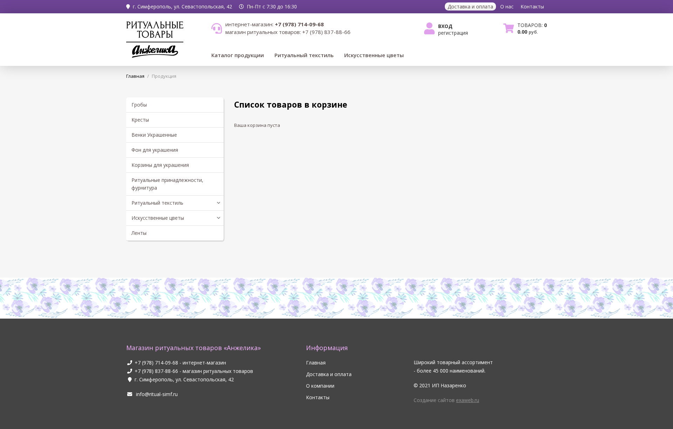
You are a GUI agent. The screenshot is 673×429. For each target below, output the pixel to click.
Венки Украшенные (154, 134)
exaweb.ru (467, 400)
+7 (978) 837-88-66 (156, 371)
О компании (320, 385)
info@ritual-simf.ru (156, 394)
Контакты (532, 6)
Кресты (140, 119)
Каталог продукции (237, 55)
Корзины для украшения (160, 165)
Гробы (139, 104)
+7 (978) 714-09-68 (156, 362)
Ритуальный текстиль (304, 55)
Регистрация (453, 32)
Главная (316, 362)
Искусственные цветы (374, 55)
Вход (445, 26)
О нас (507, 6)
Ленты (139, 233)
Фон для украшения (154, 150)
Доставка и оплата (470, 6)
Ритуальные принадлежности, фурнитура (167, 184)
